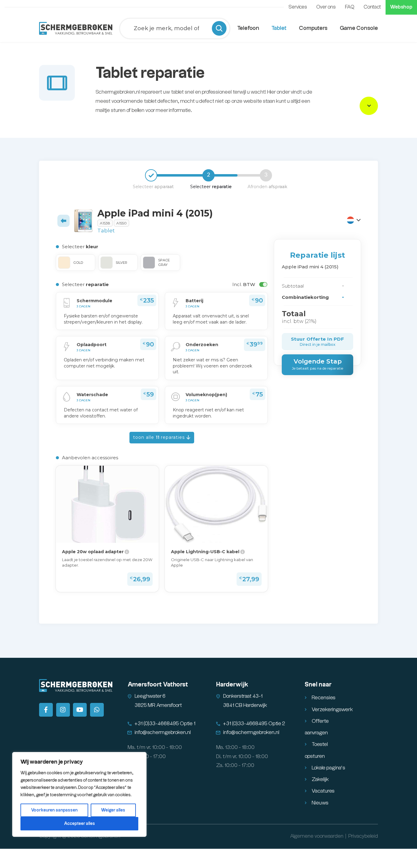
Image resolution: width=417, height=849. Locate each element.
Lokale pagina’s (328, 767)
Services (297, 7)
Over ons (326, 7)
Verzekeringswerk (332, 709)
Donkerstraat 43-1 (243, 696)
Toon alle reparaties (159, 437)
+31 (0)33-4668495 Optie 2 (254, 723)
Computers (313, 28)
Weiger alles (113, 810)
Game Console (359, 28)
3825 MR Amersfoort (158, 705)
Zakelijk (320, 779)
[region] (79, 794)
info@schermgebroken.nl (163, 732)
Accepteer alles (79, 824)
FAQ (349, 7)
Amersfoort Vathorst (158, 685)
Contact (372, 7)
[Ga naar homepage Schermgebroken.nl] (75, 28)
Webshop (401, 7)
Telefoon (248, 28)
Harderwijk (232, 685)
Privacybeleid (363, 836)
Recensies (323, 697)
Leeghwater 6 (150, 696)
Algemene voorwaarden (316, 836)
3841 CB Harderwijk (245, 705)
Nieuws (320, 803)
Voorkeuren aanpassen (54, 810)
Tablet (279, 28)
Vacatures (323, 791)
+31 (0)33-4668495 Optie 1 (165, 723)
